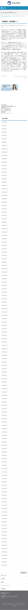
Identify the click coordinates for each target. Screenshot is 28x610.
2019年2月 (4, 422)
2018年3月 (4, 458)
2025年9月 (4, 158)
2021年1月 (4, 345)
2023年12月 (5, 228)
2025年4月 (4, 175)
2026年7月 (4, 125)
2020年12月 (5, 348)
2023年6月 (4, 248)
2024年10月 (5, 195)
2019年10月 (5, 395)
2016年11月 (4, 512)
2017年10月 (5, 475)
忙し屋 (3, 76)
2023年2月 (4, 262)
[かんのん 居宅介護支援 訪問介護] (14, 3)
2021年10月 (5, 315)
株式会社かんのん (12, 603)
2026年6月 (4, 128)
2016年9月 (4, 518)
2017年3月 (4, 498)
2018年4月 (4, 455)
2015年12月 (5, 548)
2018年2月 (4, 462)
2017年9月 (4, 478)
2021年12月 (5, 308)
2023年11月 (4, 232)
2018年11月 (4, 432)
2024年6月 (4, 208)
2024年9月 (4, 198)
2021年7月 (4, 325)
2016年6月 (4, 528)
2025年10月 (5, 155)
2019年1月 (4, 425)
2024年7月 (4, 205)
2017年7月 (4, 485)
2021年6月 (4, 328)
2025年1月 (4, 185)
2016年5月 (4, 532)
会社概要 (3, 578)
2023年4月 (4, 255)
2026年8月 (4, 122)
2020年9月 (4, 358)
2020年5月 (4, 372)
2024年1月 (4, 225)
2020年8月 (4, 362)
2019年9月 (4, 398)
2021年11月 (4, 312)
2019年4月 (4, 415)
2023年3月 (4, 258)
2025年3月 (4, 178)
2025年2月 (4, 182)
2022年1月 (4, 305)
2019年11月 (4, 392)
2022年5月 (4, 292)
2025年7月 (4, 165)
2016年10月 (5, 515)
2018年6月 (4, 448)
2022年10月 (5, 275)
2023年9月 (4, 238)
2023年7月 (4, 245)
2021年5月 (4, 332)
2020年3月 (4, 378)
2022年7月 (4, 285)
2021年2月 (4, 342)
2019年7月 (4, 405)
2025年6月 (4, 168)
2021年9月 (4, 318)
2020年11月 (4, 352)
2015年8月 (4, 562)
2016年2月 (4, 542)
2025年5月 (4, 172)
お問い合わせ (3, 575)
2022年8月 (4, 282)
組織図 (2, 582)
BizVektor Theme (16, 604)
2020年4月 (4, 375)
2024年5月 (4, 212)
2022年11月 (4, 272)
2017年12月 (5, 468)
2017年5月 (4, 492)
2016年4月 (4, 535)
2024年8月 (4, 202)
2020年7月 (4, 365)
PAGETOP (23, 572)
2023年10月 (5, 235)
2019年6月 (4, 408)
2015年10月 (5, 555)
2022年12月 (5, 268)
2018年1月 (4, 465)
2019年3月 (4, 418)
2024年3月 (4, 218)
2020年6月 (4, 368)
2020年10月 (5, 355)
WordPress (9, 604)
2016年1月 (4, 545)
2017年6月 (4, 488)
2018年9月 (4, 438)
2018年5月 (4, 452)
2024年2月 (4, 222)
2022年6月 (4, 288)
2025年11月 (4, 152)
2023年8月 (4, 242)
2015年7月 (4, 565)
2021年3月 (4, 338)
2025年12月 (5, 148)
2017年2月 (4, 502)
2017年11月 (4, 472)
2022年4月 (4, 295)
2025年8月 (4, 162)
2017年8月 (4, 482)
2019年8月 (4, 402)
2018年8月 (4, 442)
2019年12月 (5, 388)
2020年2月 (4, 382)
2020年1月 (4, 385)
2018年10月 (5, 435)
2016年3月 (4, 538)
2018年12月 (5, 428)
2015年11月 (4, 552)
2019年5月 (4, 412)
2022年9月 (4, 278)
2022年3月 (4, 298)
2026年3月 (4, 138)
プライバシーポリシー (5, 585)
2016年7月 (4, 525)
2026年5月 (4, 132)
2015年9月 (4, 558)
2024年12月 (5, 188)
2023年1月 (4, 265)
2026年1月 (4, 145)
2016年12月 (5, 508)
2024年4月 (4, 215)
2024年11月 (4, 192)
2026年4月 (4, 135)
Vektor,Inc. (24, 604)
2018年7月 (4, 445)
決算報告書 (3, 588)
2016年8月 (4, 522)
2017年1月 (4, 505)
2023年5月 (4, 252)
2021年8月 (4, 322)
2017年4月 (4, 495)
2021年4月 (4, 335)
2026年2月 (4, 142)
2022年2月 (4, 302)
